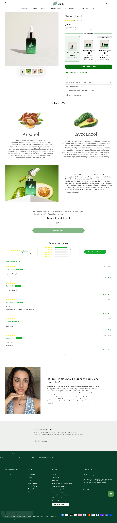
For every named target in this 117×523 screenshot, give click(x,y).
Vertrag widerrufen (60, 504)
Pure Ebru (11, 514)
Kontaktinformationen (12, 519)
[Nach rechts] (46, 72)
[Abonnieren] (65, 441)
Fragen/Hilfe (32, 486)
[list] (58, 456)
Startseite (31, 474)
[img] (10, 267)
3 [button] (59, 355)
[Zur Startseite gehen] (58, 3)
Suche (54, 474)
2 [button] (56, 355)
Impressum (55, 477)
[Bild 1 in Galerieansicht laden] (22, 71)
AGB (42, 516)
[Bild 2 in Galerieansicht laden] (28, 71)
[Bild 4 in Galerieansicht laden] (40, 71)
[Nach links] (17, 72)
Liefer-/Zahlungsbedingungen (62, 495)
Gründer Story (33, 483)
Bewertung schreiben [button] (95, 252)
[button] (5, 3)
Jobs (29, 492)
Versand (73, 30)
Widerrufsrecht (21, 516)
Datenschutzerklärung (59, 486)
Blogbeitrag (32, 489)
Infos (30, 480)
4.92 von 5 (24, 251)
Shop (30, 477)
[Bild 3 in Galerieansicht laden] (34, 71)
